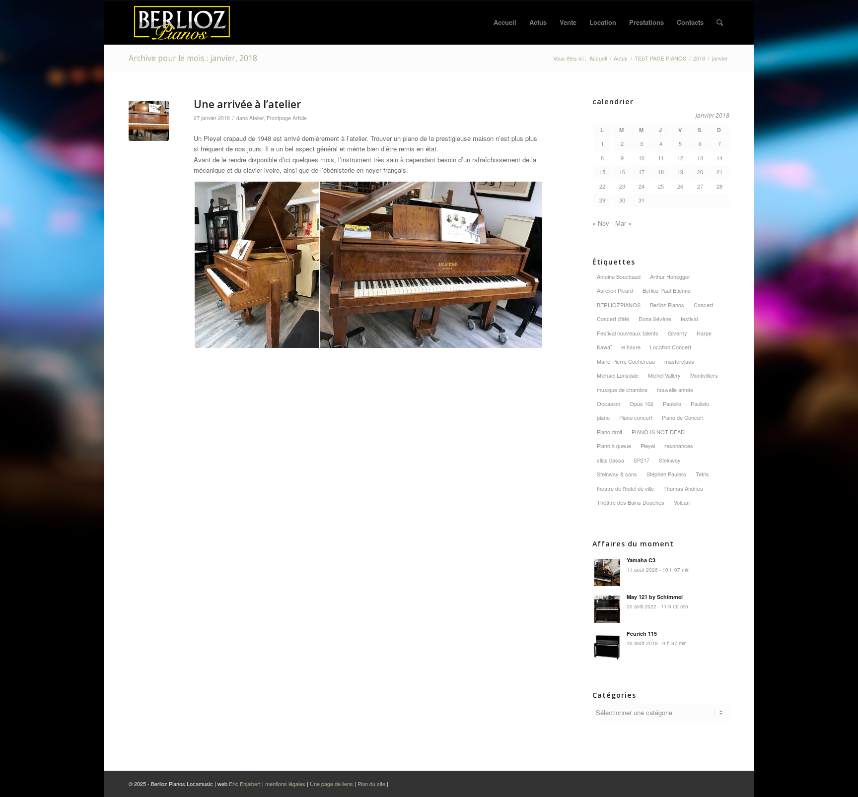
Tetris (702, 474)
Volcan (682, 502)
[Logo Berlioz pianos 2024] (182, 22)
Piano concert (635, 417)
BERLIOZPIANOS (619, 305)
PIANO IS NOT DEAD (658, 432)
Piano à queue (614, 446)
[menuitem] (505, 22)
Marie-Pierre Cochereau (626, 361)
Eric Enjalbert (245, 784)
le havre (631, 347)
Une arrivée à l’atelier (247, 104)
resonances (678, 446)
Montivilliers (704, 375)
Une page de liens (331, 784)
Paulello (672, 403)
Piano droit (609, 432)
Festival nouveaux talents (627, 333)
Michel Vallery (664, 375)
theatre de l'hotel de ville (625, 488)
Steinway (670, 460)
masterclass (679, 361)
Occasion (608, 403)
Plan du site (372, 784)
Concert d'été (613, 319)
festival (689, 319)
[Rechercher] (719, 22)
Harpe (704, 333)
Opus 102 (641, 403)
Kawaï (604, 347)
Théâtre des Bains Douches (630, 502)
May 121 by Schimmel (655, 596)
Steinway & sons (617, 474)
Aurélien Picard (615, 290)
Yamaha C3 (641, 560)
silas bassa (610, 460)
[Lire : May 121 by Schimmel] (607, 608)
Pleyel (648, 446)
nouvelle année (675, 390)
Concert (703, 305)
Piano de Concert (683, 417)
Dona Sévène (655, 319)
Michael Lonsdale (618, 375)
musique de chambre (622, 390)
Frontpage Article (287, 118)
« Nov (600, 223)
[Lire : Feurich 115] (607, 645)
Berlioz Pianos (667, 305)
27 (700, 186)
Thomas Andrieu (683, 488)
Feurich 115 (642, 633)
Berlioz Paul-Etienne (667, 290)
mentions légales (285, 784)
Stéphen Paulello (666, 474)
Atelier (256, 118)
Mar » (623, 223)
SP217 (641, 460)
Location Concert (670, 347)
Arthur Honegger (670, 276)
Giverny (677, 333)
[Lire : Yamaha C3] (607, 572)
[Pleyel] (149, 121)
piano (603, 417)
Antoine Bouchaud (619, 276)
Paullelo (700, 403)
